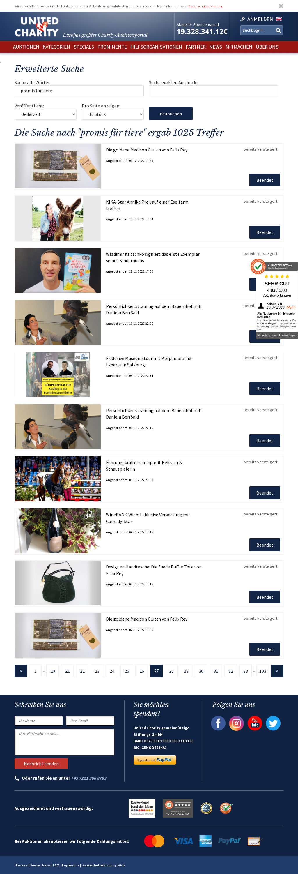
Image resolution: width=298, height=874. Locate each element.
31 (216, 671)
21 (67, 671)
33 (245, 671)
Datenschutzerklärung (205, 6)
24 (112, 671)
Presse (35, 865)
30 (201, 671)
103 (262, 671)
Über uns (21, 865)
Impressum (70, 865)
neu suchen (171, 113)
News (46, 865)
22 (82, 671)
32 (230, 671)
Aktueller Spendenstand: (198, 24)
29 (186, 671)
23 (97, 671)
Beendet (264, 180)
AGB (121, 865)
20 (52, 671)
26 (141, 671)
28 (171, 671)
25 (127, 671)
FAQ (56, 865)
